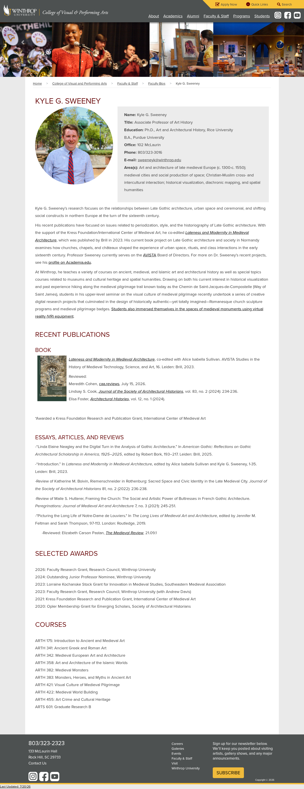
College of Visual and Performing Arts (79, 83)
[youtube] (297, 15)
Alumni (193, 16)
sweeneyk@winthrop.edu (159, 160)
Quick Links (259, 4)
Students (262, 16)
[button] (23, 42)
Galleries (178, 748)
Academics (172, 16)
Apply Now (229, 4)
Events (176, 753)
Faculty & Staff (216, 16)
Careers (177, 743)
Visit (175, 763)
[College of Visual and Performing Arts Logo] (74, 10)
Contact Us (37, 763)
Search (287, 4)
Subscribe (228, 772)
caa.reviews (109, 383)
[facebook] (288, 15)
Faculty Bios (156, 83)
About (153, 16)
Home (37, 83)
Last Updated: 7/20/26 (15, 786)
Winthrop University (186, 768)
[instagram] (278, 15)
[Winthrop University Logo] (21, 10)
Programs (241, 16)
